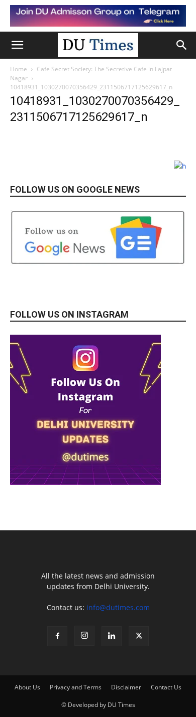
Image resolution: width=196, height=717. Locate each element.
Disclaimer (126, 687)
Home (18, 69)
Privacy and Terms (76, 687)
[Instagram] (84, 636)
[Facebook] (57, 636)
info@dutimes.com (118, 607)
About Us (27, 687)
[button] (17, 45)
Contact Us (166, 687)
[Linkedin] (112, 636)
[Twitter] (139, 636)
